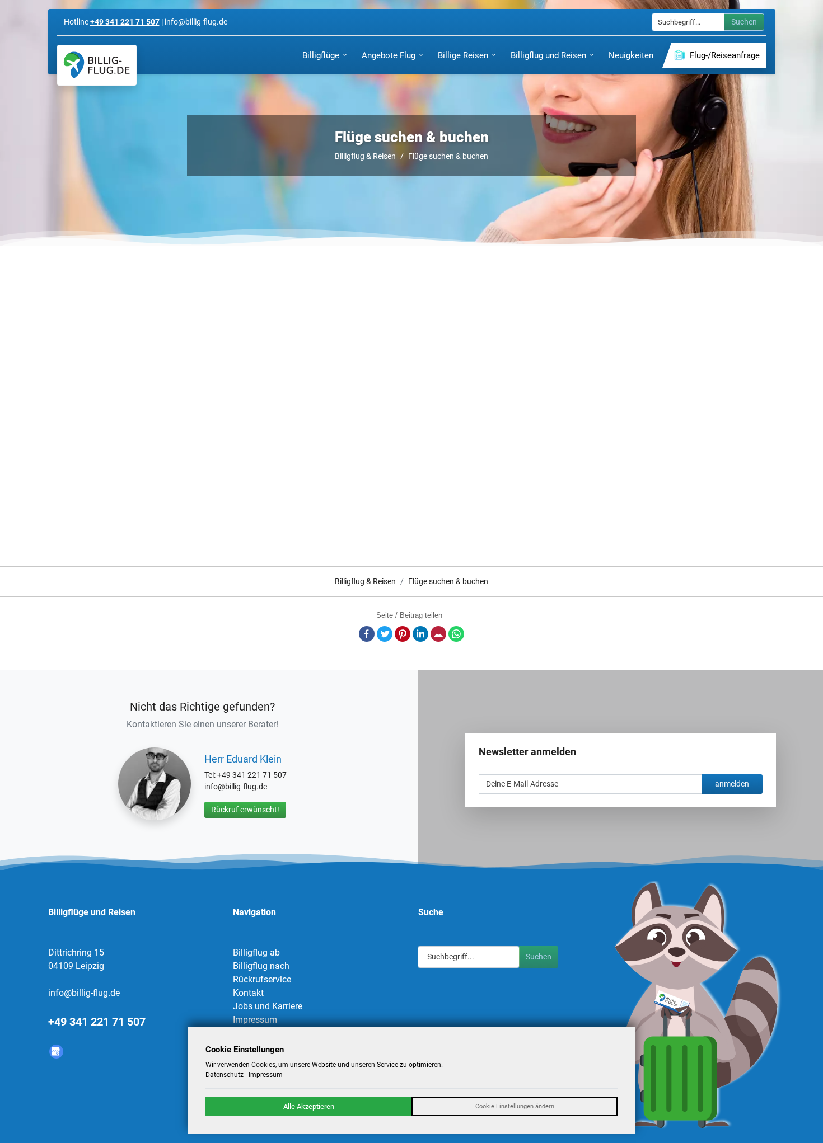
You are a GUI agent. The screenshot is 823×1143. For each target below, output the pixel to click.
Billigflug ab (256, 952)
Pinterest (402, 634)
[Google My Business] (56, 1052)
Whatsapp (456, 634)
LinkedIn (420, 634)
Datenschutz (224, 1075)
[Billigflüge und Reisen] (97, 65)
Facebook (367, 634)
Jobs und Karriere (267, 1006)
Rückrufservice (262, 979)
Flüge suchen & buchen (448, 156)
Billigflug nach (261, 966)
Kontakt (248, 992)
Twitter (384, 634)
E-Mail (438, 634)
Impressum (255, 1019)
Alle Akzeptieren (308, 1106)
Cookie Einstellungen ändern (514, 1106)
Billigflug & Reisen (365, 156)
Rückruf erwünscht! (245, 809)
